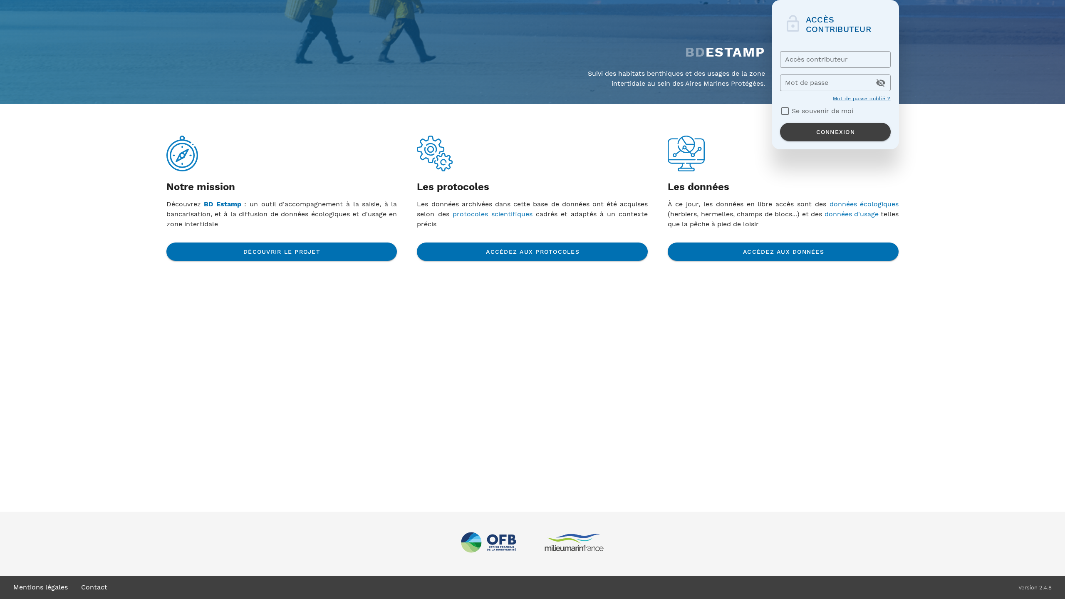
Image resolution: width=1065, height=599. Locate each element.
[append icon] (881, 83)
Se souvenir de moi (822, 111)
